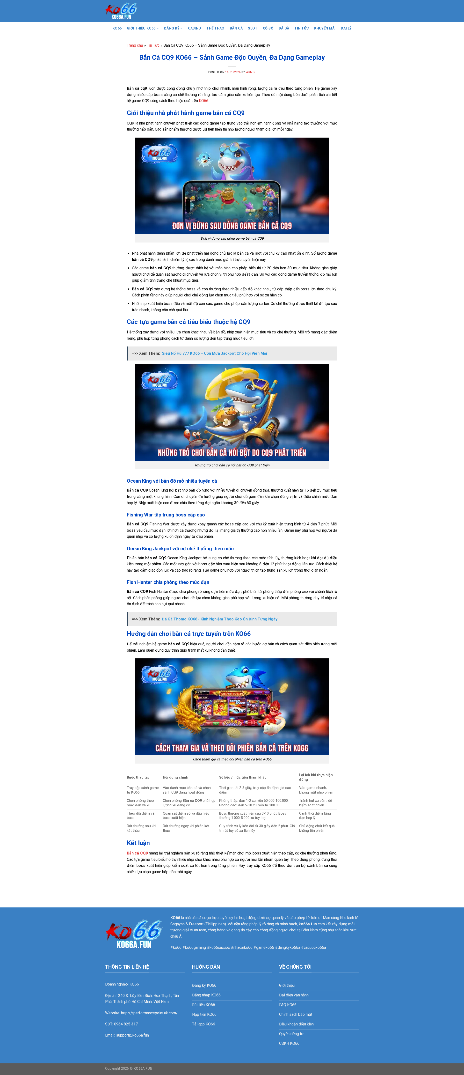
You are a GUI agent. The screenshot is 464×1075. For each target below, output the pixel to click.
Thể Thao (215, 28)
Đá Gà (284, 28)
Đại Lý (346, 28)
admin (251, 72)
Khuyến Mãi (324, 28)
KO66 (117, 28)
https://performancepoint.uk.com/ (149, 1013)
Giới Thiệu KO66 (141, 28)
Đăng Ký (171, 28)
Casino (194, 28)
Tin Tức (301, 28)
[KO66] (129, 11)
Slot (252, 28)
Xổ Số (268, 28)
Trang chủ (135, 45)
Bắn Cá (236, 28)
